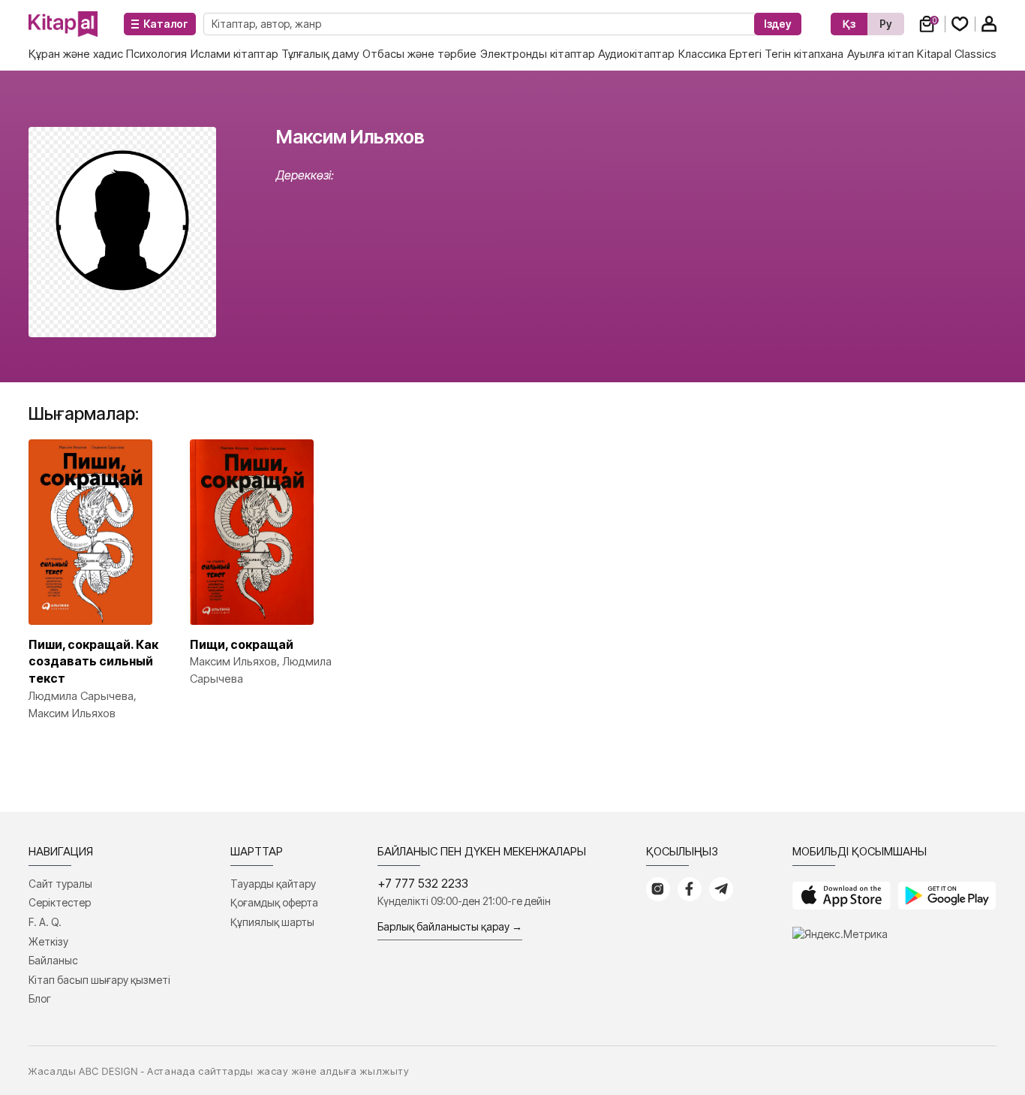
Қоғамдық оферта (274, 902)
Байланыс (53, 960)
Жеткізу (48, 941)
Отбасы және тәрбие (419, 53)
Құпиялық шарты (272, 922)
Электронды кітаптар (537, 53)
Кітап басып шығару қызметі (99, 979)
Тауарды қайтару (273, 883)
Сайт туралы (60, 883)
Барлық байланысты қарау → (449, 926)
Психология (156, 53)
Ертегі (745, 53)
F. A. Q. (45, 922)
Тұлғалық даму (320, 53)
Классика (702, 53)
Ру (885, 23)
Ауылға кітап (880, 53)
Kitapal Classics (956, 53)
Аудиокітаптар (636, 53)
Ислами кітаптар (234, 53)
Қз (849, 23)
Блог (40, 998)
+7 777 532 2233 (422, 883)
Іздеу (778, 23)
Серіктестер (60, 902)
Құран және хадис (76, 53)
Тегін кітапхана (804, 53)
